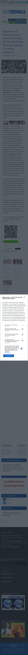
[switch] (22, 329)
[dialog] (14, 327)
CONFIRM (8, 355)
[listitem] (14, 325)
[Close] (24, 297)
